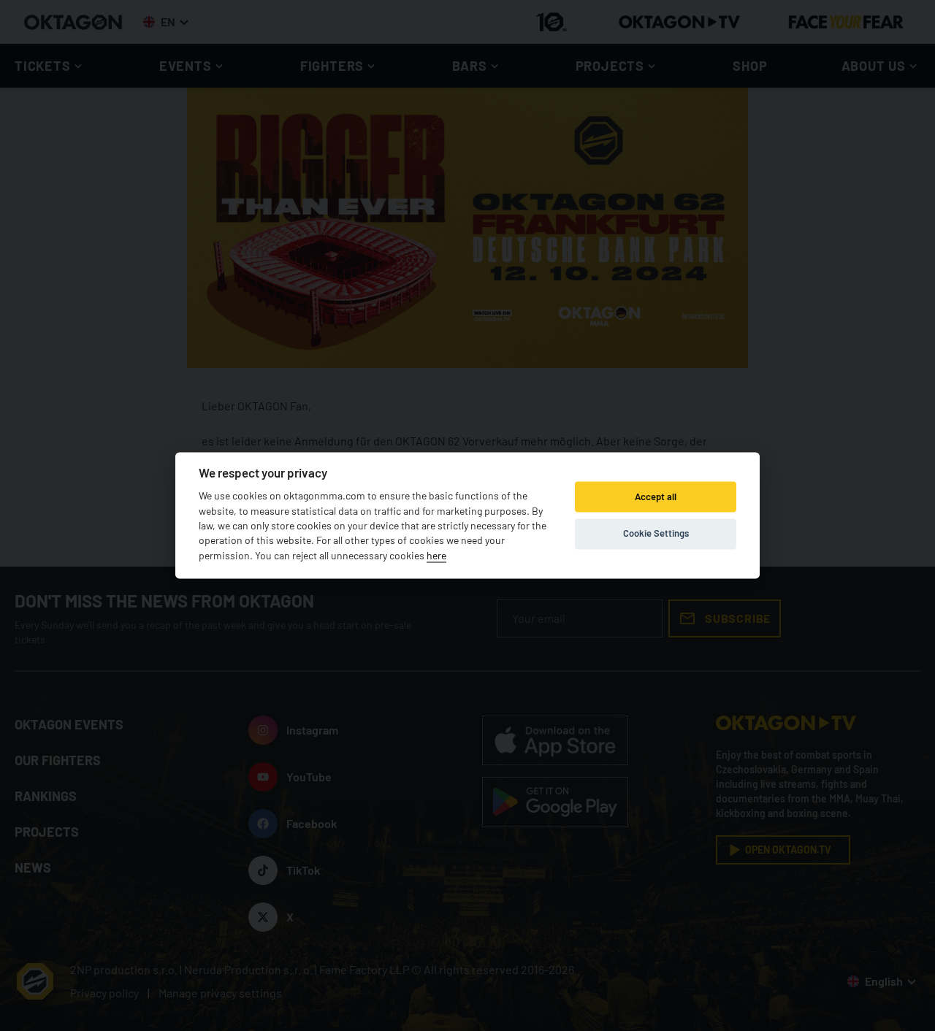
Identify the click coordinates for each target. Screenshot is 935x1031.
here (436, 555)
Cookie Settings (656, 533)
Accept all (655, 496)
